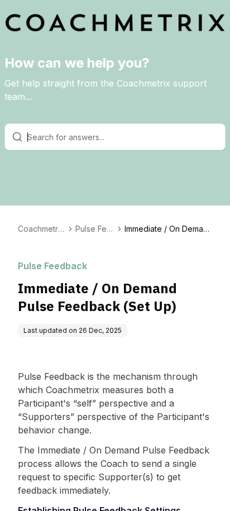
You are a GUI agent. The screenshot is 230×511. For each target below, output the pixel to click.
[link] (168, 229)
